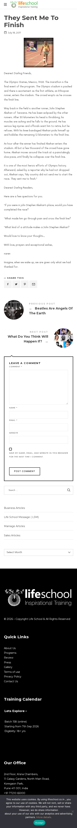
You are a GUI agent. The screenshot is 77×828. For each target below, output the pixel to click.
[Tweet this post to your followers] (16, 284)
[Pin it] (25, 284)
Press (7, 662)
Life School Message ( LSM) (21, 517)
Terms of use (12, 672)
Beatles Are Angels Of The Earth (38, 309)
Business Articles (14, 508)
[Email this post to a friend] (33, 284)
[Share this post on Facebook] (8, 284)
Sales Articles (12, 535)
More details (43, 817)
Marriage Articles (14, 526)
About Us (10, 648)
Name (13, 407)
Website (13, 433)
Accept (39, 822)
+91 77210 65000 (14, 793)
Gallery (8, 667)
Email (13, 420)
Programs (10, 652)
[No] (72, 811)
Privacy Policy (12, 676)
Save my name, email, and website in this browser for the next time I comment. (38, 455)
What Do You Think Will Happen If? (38, 338)
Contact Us (11, 681)
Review (8, 657)
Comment (15, 366)
